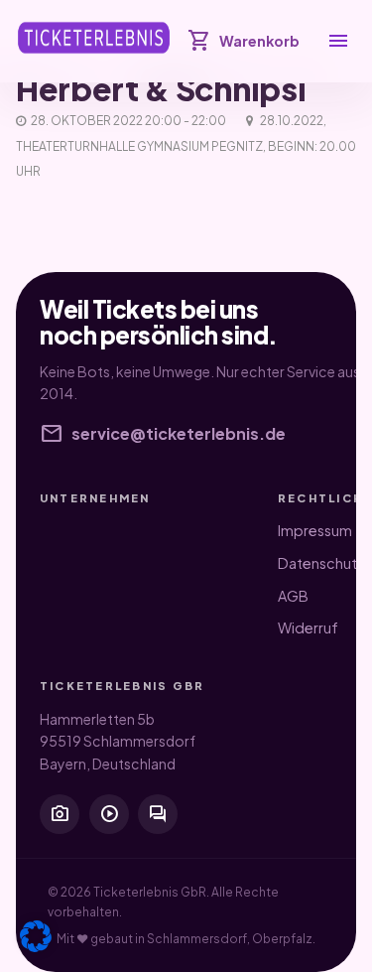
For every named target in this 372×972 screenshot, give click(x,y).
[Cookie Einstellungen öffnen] (36, 936)
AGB (293, 596)
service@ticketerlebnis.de (163, 434)
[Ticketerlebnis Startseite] (94, 38)
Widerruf (308, 627)
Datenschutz (321, 563)
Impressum (315, 530)
